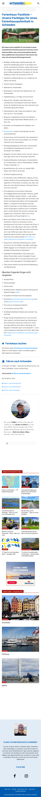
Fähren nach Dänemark (11, 387)
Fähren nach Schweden (21, 373)
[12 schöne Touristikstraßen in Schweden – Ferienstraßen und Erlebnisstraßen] (30, 544)
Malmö (4, 682)
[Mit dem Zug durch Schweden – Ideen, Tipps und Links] (11, 523)
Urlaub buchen (25, 487)
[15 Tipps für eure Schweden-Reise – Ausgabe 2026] (11, 544)
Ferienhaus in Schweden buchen (14, 9)
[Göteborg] (20, 639)
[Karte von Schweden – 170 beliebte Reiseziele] (11, 482)
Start (3, 9)
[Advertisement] (20, 703)
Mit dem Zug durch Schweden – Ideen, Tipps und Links (11, 533)
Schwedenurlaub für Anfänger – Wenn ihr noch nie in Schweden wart (10, 512)
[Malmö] (20, 670)
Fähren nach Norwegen (11, 383)
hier (28, 216)
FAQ (3, 507)
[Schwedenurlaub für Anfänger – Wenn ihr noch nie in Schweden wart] (11, 502)
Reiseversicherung (15, 302)
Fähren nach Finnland (10, 390)
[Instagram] (26, 776)
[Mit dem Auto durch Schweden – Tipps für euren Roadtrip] (30, 502)
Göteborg (4, 651)
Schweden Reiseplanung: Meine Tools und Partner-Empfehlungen (29, 491)
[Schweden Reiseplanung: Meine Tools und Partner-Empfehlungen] (30, 482)
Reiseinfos (5, 487)
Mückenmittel (8, 131)
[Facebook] (14, 776)
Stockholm (5, 619)
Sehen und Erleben (26, 549)
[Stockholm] (20, 607)
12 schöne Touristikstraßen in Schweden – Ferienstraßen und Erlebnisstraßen (30, 554)
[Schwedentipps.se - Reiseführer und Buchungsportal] (20, 3)
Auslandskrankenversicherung (22, 299)
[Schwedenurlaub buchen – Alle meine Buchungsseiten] (30, 523)
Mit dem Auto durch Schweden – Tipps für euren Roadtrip (30, 512)
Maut (17, 292)
